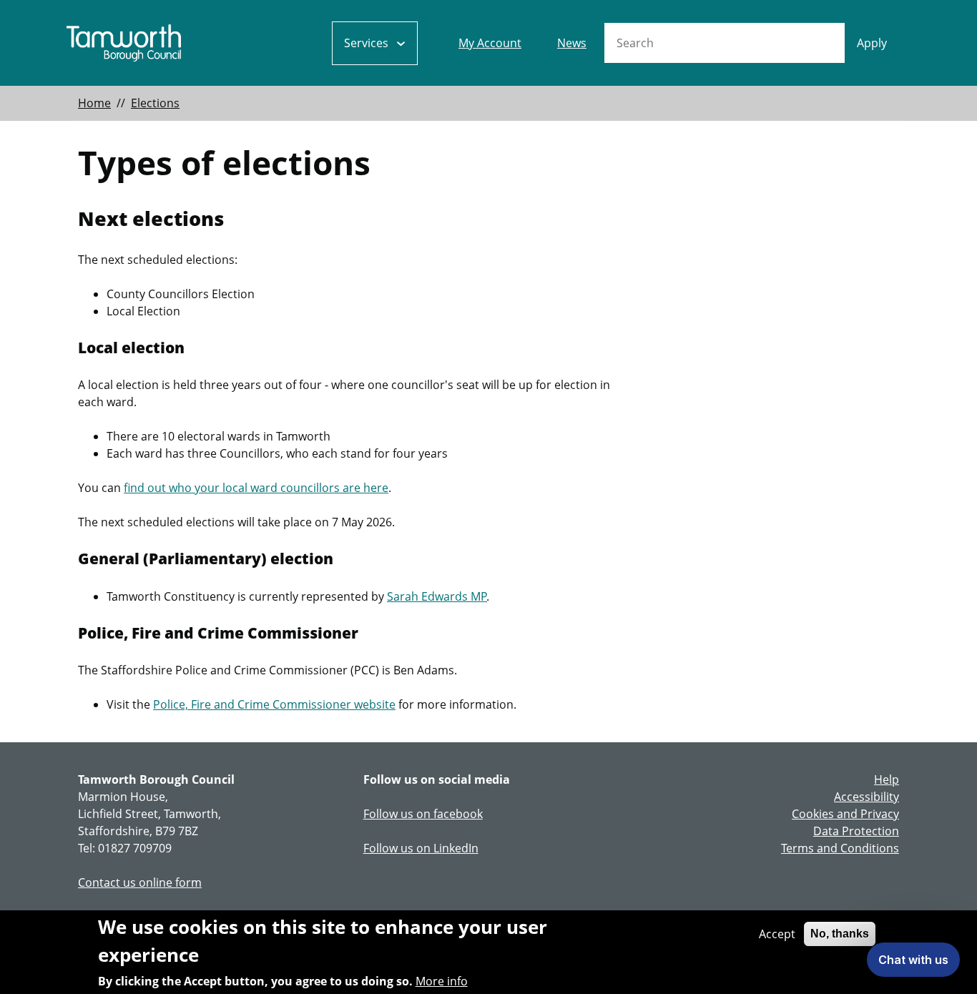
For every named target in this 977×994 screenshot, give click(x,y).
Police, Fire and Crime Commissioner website (274, 704)
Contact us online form (140, 882)
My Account (489, 43)
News (571, 43)
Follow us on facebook (423, 814)
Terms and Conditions (840, 848)
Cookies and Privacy (845, 814)
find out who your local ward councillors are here (256, 488)
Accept (777, 934)
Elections (155, 103)
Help (886, 779)
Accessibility (866, 796)
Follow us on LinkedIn (420, 848)
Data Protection (856, 831)
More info (442, 981)
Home (94, 103)
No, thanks (839, 933)
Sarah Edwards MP (437, 596)
